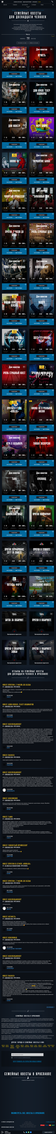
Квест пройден (18, 76)
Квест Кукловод (10, 937)
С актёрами (34, 4)
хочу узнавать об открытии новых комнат (27, 1061)
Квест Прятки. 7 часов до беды (17, 684)
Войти (6, 1131)
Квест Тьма (8, 816)
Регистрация (7, 1132)
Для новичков (25, 4)
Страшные (15, 4)
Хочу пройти (9, 76)
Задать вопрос (48, 1132)
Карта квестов (34, 1)
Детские (5, 4)
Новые (42, 4)
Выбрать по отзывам (34, 42)
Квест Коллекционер (12, 724)
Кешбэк (39, 1)
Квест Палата (9, 755)
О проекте (3, 1122)
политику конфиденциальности (24, 1057)
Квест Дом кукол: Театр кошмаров (18, 704)
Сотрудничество (10, 1122)
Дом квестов (9, 687)
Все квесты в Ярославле (18, 1)
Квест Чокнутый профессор (15, 845)
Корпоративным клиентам (7, 1127)
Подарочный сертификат (27, 1)
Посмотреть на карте (22, 42)
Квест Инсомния (10, 798)
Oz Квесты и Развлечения (12, 866)
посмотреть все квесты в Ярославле (28, 1113)
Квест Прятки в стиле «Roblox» (17, 863)
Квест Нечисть (9, 916)
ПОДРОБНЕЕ (14, 73)
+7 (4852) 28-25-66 (50, 1122)
